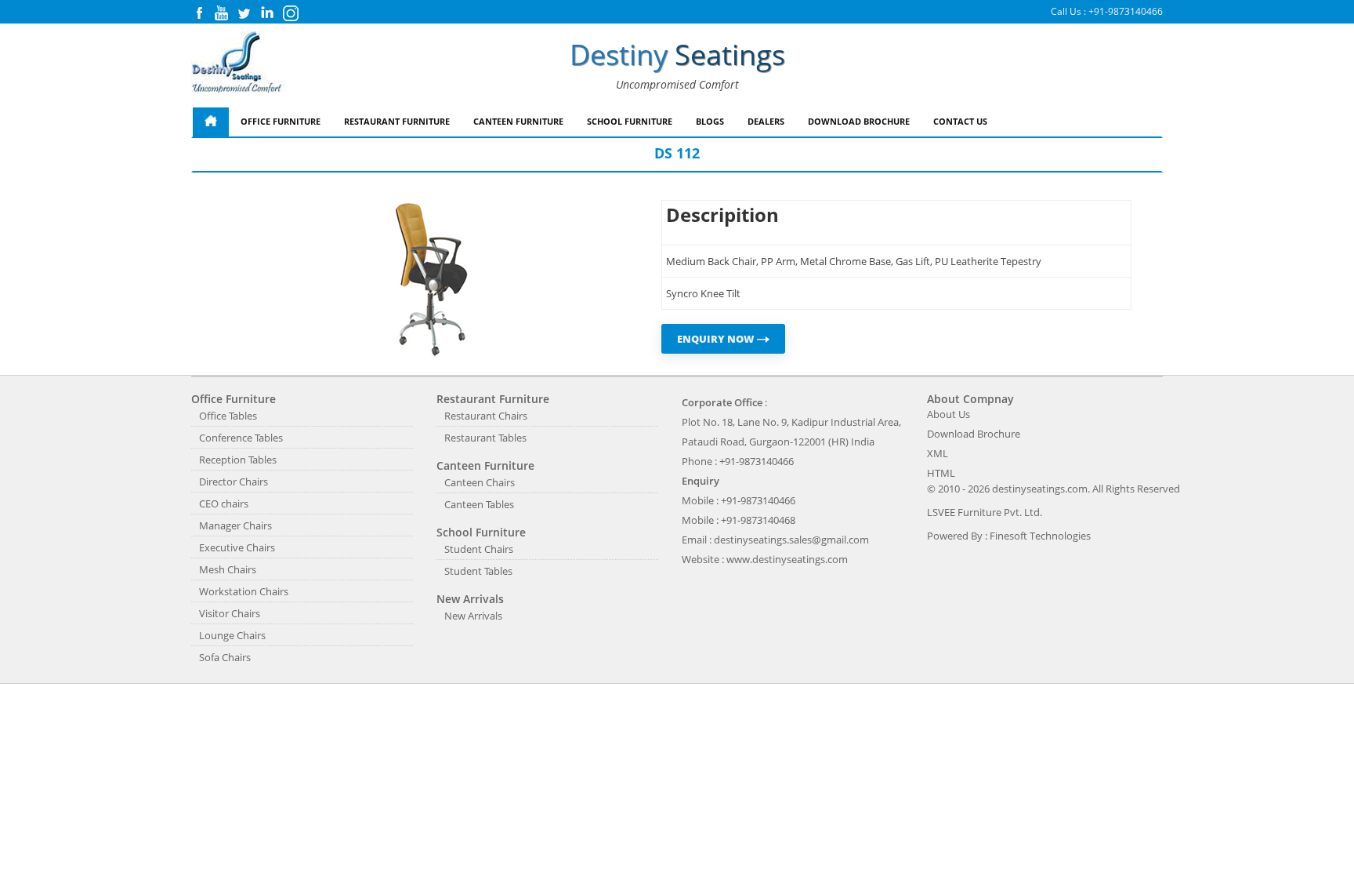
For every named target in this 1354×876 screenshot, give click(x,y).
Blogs (710, 121)
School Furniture (629, 121)
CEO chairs (223, 503)
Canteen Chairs (479, 482)
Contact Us (960, 121)
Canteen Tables (479, 504)
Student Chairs (478, 549)
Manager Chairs (235, 525)
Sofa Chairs (225, 657)
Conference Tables (241, 438)
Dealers (766, 121)
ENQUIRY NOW (717, 339)
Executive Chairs (237, 547)
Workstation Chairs (243, 591)
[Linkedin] (267, 17)
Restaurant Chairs (485, 416)
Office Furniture (280, 121)
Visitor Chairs (229, 613)
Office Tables (228, 416)
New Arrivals (473, 616)
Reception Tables (238, 460)
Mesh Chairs (227, 569)
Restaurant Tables (485, 438)
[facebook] (199, 17)
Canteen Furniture (518, 121)
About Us (948, 414)
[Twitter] (244, 17)
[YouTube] (221, 17)
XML (937, 453)
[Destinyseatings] (239, 62)
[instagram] (291, 17)
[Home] (211, 121)
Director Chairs (233, 481)
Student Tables (478, 571)
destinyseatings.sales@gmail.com (791, 540)
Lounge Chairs (232, 635)
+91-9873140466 (1125, 11)
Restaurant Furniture (397, 121)
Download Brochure (859, 121)
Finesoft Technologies (1040, 536)
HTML (941, 473)
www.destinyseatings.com (787, 559)
